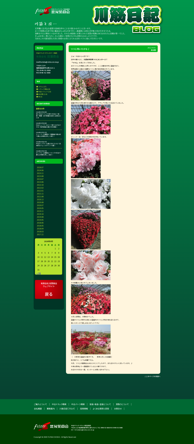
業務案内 (51, 409)
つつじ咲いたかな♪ (80, 48)
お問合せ (118, 409)
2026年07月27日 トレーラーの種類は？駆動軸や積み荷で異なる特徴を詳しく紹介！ (48, 134)
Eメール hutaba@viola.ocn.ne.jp (82, 430)
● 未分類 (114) (41, 94)
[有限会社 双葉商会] (51, 426)
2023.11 (40, 173)
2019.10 (40, 214)
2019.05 (40, 219)
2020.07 (40, 205)
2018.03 (40, 231)
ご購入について (40, 404)
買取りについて (122, 404)
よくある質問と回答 (101, 409)
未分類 (153, 50)
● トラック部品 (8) (43, 89)
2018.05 (40, 225)
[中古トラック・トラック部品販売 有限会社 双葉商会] (52, 10)
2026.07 (40, 167)
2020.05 (40, 208)
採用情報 (84, 409)
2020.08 (40, 202)
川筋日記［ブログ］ (67, 409)
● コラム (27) (41, 86)
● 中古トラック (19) (43, 91)
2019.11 (40, 211)
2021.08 (40, 196)
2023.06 (40, 182)
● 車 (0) (39, 96)
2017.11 (40, 234)
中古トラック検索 (59, 404)
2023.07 (40, 179)
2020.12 (40, 199)
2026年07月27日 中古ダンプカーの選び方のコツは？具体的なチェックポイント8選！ (48, 143)
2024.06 (40, 170)
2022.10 (40, 185)
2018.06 (40, 222)
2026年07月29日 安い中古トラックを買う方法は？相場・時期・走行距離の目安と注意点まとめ (48, 115)
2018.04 (40, 228)
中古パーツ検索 (78, 404)
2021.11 (40, 193)
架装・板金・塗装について (100, 404)
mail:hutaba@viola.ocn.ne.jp (47, 62)
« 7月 (39, 273)
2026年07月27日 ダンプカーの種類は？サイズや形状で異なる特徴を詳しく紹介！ (48, 153)
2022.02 (40, 187)
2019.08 (40, 217)
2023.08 (40, 176)
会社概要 (38, 409)
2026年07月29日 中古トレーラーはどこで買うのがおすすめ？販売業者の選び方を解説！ (48, 125)
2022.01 (40, 190)
